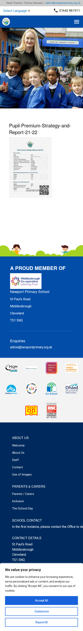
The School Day (22, 508)
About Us (18, 453)
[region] (41, 597)
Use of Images (22, 474)
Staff (15, 460)
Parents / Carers (23, 494)
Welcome (18, 445)
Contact (17, 467)
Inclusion (18, 501)
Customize (41, 611)
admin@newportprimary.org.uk (63, 3)
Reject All (41, 622)
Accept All (41, 600)
